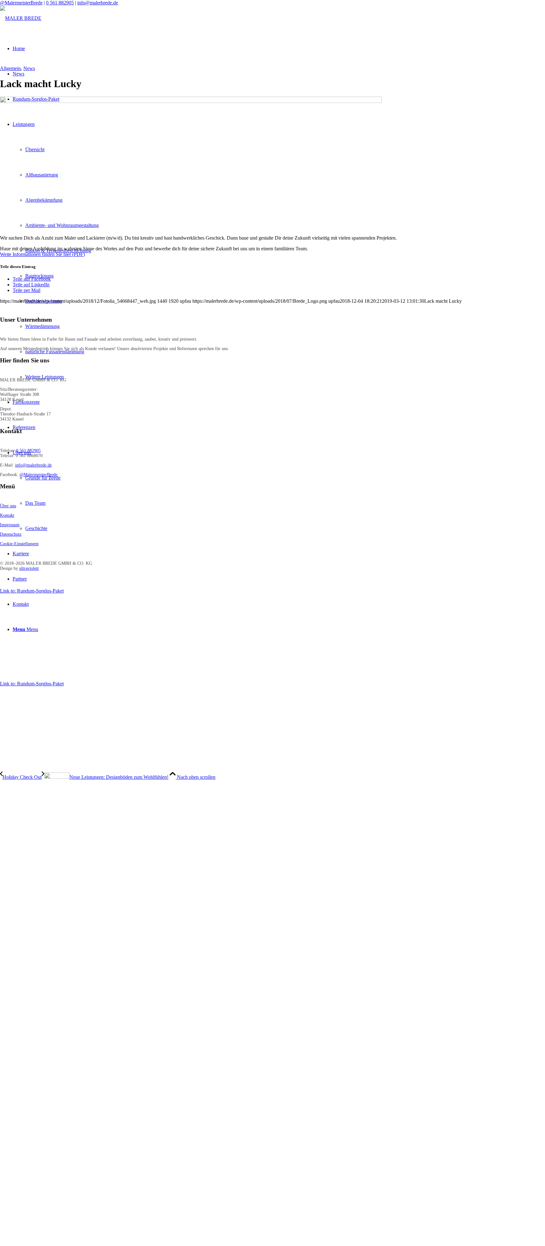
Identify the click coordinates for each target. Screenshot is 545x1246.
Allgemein (10, 68)
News (29, 68)
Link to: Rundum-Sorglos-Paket (32, 590)
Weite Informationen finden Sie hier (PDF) (42, 254)
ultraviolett (29, 568)
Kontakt (7, 515)
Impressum (10, 524)
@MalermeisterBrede (21, 2)
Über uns (8, 506)
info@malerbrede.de (97, 2)
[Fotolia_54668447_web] (191, 101)
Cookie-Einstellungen (19, 543)
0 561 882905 (60, 2)
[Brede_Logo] (20, 18)
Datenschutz (10, 534)
